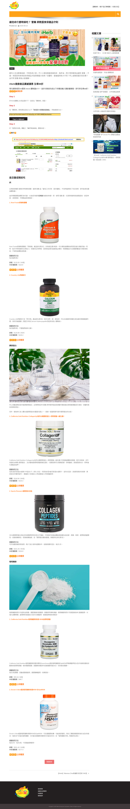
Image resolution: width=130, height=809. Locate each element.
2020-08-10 (24, 26)
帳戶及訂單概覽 (105, 7)
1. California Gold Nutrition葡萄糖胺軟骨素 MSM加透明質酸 (30, 619)
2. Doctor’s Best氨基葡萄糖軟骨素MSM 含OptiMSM (27, 690)
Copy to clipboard (18, 119)
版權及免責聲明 (42, 791)
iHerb (12, 68)
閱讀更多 (49, 762)
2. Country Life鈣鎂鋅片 (17, 275)
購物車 (95, 7)
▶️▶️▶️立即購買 (16, 270)
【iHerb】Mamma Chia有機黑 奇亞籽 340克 (72, 773)
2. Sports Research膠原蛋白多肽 (20, 491)
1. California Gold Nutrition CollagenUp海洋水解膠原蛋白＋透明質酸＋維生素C (36, 416)
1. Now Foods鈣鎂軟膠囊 (18, 202)
